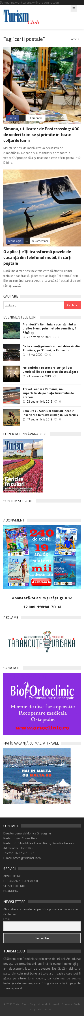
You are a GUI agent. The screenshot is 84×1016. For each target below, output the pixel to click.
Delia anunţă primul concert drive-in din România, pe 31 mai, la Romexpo (51, 348)
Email (6, 919)
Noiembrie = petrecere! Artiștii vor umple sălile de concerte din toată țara (50, 370)
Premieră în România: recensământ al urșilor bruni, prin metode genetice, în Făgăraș (50, 328)
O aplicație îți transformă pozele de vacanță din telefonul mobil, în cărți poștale (37, 257)
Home (73, 39)
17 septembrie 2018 (39, 419)
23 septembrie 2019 (39, 401)
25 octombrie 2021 (39, 337)
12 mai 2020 (34, 354)
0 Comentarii (35, 118)
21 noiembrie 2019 (39, 376)
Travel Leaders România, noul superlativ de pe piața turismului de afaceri (48, 393)
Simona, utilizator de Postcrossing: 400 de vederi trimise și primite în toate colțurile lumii (41, 134)
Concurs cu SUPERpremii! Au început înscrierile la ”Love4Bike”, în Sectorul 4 (50, 413)
